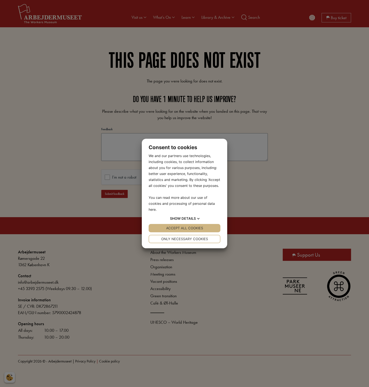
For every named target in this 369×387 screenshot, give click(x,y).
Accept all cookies (184, 228)
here (152, 209)
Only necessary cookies (184, 239)
